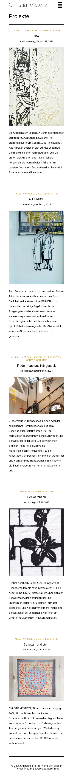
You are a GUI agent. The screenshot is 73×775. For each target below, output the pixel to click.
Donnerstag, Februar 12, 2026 (38, 41)
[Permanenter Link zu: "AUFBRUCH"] (36, 247)
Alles (18, 193)
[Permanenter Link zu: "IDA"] (36, 86)
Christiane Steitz (28, 5)
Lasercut (18, 30)
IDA (36, 36)
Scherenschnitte (50, 30)
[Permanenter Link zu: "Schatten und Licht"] (36, 678)
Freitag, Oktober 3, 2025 (38, 204)
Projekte (32, 30)
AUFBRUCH (36, 199)
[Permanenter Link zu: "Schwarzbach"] (36, 542)
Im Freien (26, 357)
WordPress (53, 768)
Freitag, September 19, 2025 (38, 370)
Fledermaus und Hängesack (36, 365)
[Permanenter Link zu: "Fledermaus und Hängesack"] (36, 395)
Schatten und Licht (36, 644)
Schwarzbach (36, 497)
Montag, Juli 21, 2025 (38, 502)
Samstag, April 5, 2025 (38, 649)
